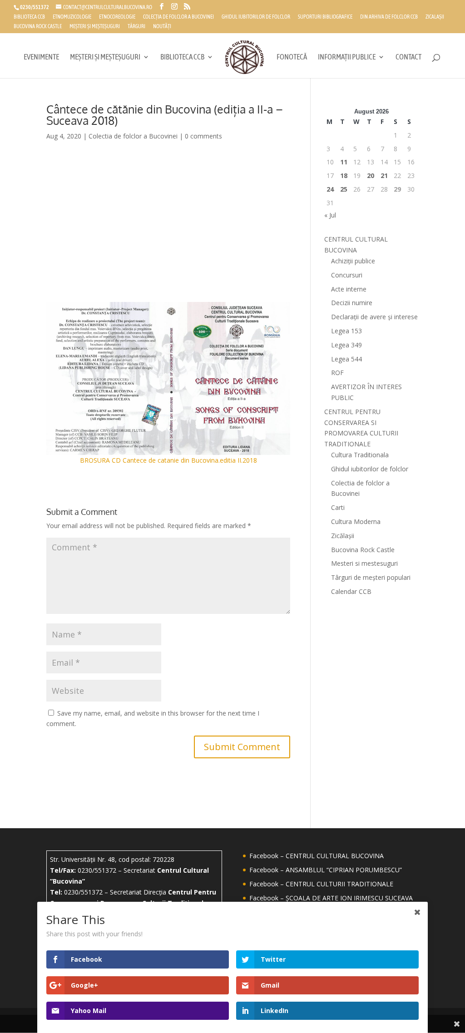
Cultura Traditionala (360, 454)
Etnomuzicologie (72, 17)
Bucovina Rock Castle (38, 27)
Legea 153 (346, 330)
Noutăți (162, 27)
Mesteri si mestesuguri (364, 563)
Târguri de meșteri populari (371, 577)
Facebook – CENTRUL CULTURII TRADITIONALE (321, 884)
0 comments (203, 136)
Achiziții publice (353, 261)
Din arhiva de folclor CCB (389, 17)
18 (343, 175)
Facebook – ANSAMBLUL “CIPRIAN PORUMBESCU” (325, 869)
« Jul (330, 215)
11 (343, 162)
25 (343, 189)
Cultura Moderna (356, 521)
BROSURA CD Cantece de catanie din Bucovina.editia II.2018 (168, 460)
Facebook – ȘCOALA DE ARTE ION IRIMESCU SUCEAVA (331, 898)
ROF (337, 372)
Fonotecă (292, 57)
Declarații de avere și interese (374, 316)
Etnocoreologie (117, 17)
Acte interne (348, 289)
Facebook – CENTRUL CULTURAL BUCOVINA (316, 855)
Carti (338, 507)
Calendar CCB (351, 591)
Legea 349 (346, 345)
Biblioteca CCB (29, 17)
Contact (408, 57)
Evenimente (41, 57)
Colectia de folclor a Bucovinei (133, 136)
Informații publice (347, 57)
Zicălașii (342, 535)
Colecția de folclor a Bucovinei (178, 17)
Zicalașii (434, 17)
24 (330, 189)
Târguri (136, 27)
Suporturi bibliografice (325, 17)
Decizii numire (351, 302)
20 (370, 175)
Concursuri (346, 275)
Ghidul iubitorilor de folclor (256, 17)
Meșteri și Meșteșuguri (94, 27)
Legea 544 (346, 359)
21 (384, 175)
